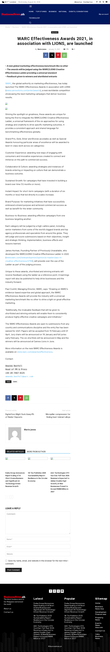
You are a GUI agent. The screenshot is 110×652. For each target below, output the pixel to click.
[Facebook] (96, 2)
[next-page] (11, 497)
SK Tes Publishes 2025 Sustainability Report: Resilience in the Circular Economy (44, 619)
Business (15, 27)
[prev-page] (7, 497)
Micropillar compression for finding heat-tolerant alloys (58, 415)
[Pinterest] (58, 55)
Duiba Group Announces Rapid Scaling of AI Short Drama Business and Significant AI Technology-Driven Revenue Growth (45, 607)
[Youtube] (106, 2)
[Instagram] (100, 2)
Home (7, 27)
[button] (30, 23)
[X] (103, 2)
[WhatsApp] (64, 55)
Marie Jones (42, 49)
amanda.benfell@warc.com (19, 376)
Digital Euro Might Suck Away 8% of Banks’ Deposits (19, 415)
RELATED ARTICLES (15, 452)
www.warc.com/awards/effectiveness (35, 352)
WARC (8, 83)
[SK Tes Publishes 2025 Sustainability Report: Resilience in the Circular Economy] (38, 464)
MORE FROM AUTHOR (36, 452)
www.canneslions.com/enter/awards (23, 90)
